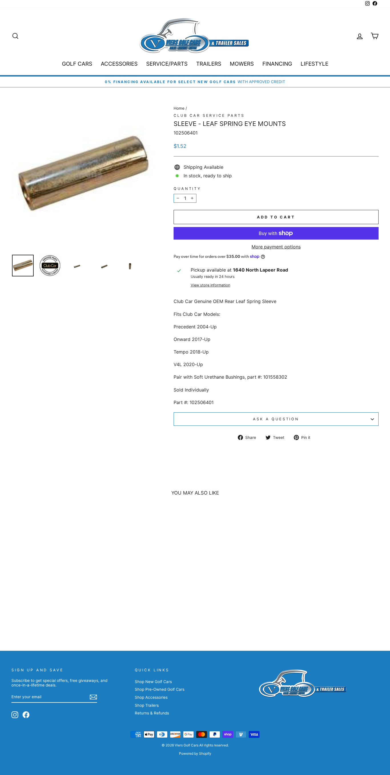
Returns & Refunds (152, 713)
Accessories (119, 64)
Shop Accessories (151, 697)
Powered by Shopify (195, 753)
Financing (277, 64)
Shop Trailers (147, 705)
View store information (210, 285)
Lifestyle (314, 64)
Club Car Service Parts (209, 115)
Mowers (242, 64)
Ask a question (276, 419)
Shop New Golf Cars (153, 681)
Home (179, 108)
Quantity (187, 188)
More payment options (276, 247)
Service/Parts (167, 64)
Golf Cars (77, 64)
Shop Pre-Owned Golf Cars (159, 689)
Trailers (208, 64)
